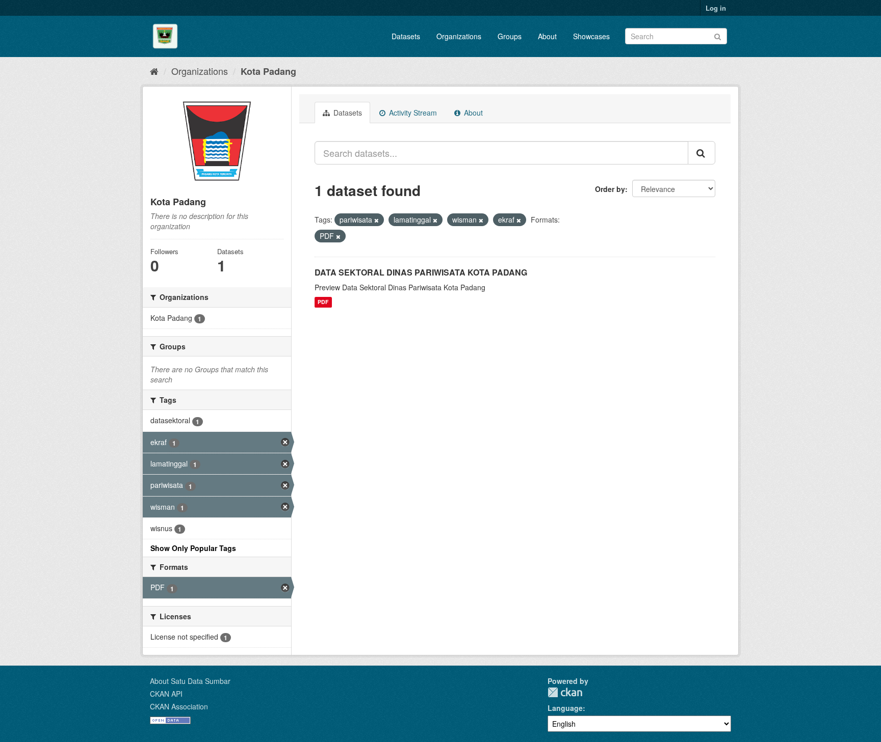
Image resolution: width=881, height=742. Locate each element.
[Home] (154, 70)
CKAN (565, 692)
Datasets (406, 36)
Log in (716, 8)
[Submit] (717, 35)
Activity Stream (412, 112)
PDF (323, 302)
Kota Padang (268, 71)
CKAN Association (179, 706)
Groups (510, 36)
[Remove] (376, 220)
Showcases (591, 36)
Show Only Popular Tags (193, 548)
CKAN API (166, 694)
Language (565, 708)
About (547, 36)
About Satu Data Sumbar (190, 681)
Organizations (458, 36)
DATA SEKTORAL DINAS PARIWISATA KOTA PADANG (421, 272)
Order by (610, 189)
